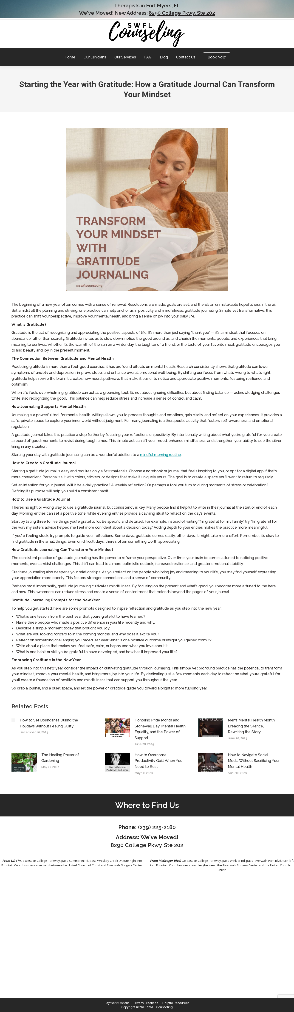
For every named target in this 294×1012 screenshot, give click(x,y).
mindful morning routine (160, 455)
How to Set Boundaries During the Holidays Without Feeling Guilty (49, 723)
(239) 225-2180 (157, 827)
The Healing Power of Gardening (60, 758)
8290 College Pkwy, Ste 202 (182, 13)
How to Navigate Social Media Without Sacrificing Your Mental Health (254, 761)
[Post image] (13, 720)
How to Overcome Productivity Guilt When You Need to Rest (158, 761)
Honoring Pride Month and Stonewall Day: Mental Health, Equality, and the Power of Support (160, 729)
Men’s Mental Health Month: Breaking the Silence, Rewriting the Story (251, 726)
